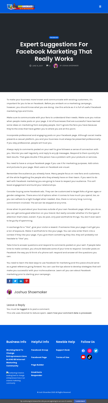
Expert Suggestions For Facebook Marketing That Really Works (54, 51)
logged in (25, 309)
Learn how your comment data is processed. (69, 313)
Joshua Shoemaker (30, 292)
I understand (80, 401)
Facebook (54, 37)
